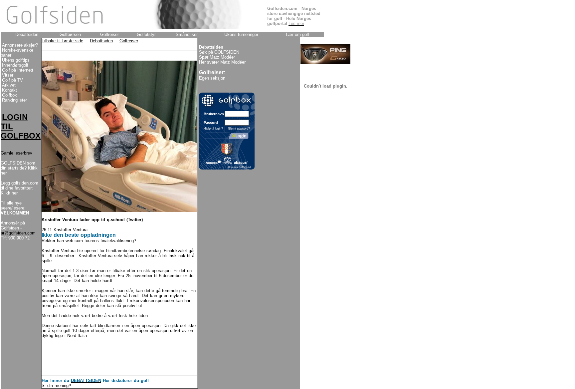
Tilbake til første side (62, 40)
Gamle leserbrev (16, 153)
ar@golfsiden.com (18, 232)
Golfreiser (128, 40)
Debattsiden (101, 40)
